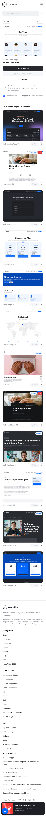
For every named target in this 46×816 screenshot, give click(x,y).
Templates (7, 708)
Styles (5, 692)
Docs (5, 740)
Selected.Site (8, 781)
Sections (6, 696)
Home (5, 635)
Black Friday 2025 (9, 664)
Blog (4, 660)
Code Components (10, 683)
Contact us (7, 748)
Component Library (10, 675)
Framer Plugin (8, 716)
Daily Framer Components (13, 712)
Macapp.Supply (9, 757)
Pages (5, 704)
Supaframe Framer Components (15, 776)
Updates (6, 736)
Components (8, 679)
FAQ (4, 656)
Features (6, 639)
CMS (4, 700)
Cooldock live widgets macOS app (16, 793)
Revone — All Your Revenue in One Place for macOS (23, 785)
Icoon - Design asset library (13, 768)
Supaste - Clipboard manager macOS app (19, 789)
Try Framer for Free (10, 728)
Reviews (6, 651)
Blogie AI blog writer (10, 772)
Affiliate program (9, 732)
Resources (7, 643)
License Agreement (10, 744)
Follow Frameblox (9, 800)
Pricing (5, 647)
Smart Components (10, 687)
